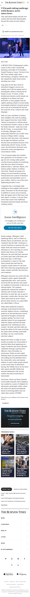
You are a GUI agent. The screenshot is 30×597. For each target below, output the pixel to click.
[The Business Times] (13, 2)
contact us (12, 581)
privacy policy (22, 581)
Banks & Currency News (20, 489)
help (17, 581)
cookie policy (20, 584)
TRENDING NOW (7, 432)
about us (6, 581)
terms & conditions (11, 584)
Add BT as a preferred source (14, 31)
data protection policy (15, 587)
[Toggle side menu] (2, 2)
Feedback (5, 403)
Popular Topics (6, 489)
